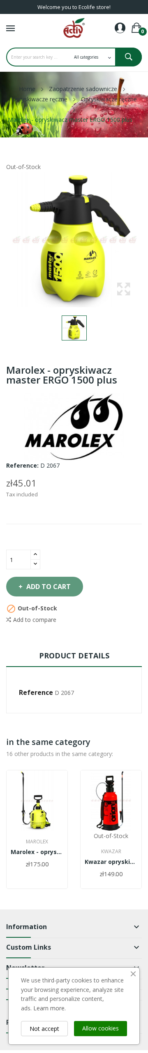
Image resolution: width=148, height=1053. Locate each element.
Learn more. (49, 1008)
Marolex (37, 841)
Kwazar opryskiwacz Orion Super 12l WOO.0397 (111, 862)
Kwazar (111, 851)
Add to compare (34, 620)
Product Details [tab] (74, 655)
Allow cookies (100, 1028)
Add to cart (48, 586)
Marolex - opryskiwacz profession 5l (37, 852)
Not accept (44, 1028)
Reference (36, 692)
